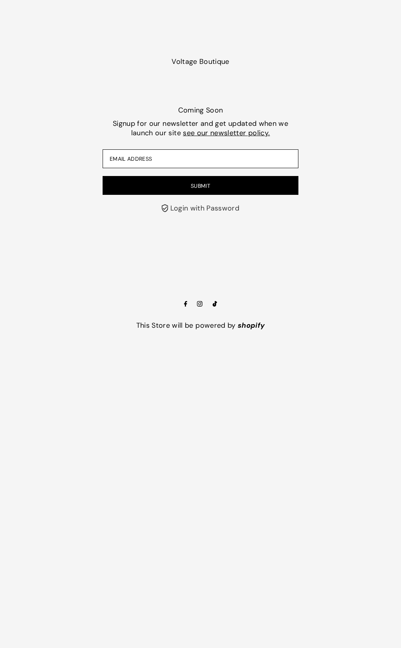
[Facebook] (185, 304)
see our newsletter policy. (226, 133)
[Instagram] (199, 304)
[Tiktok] (215, 304)
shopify (251, 325)
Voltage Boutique (200, 61)
